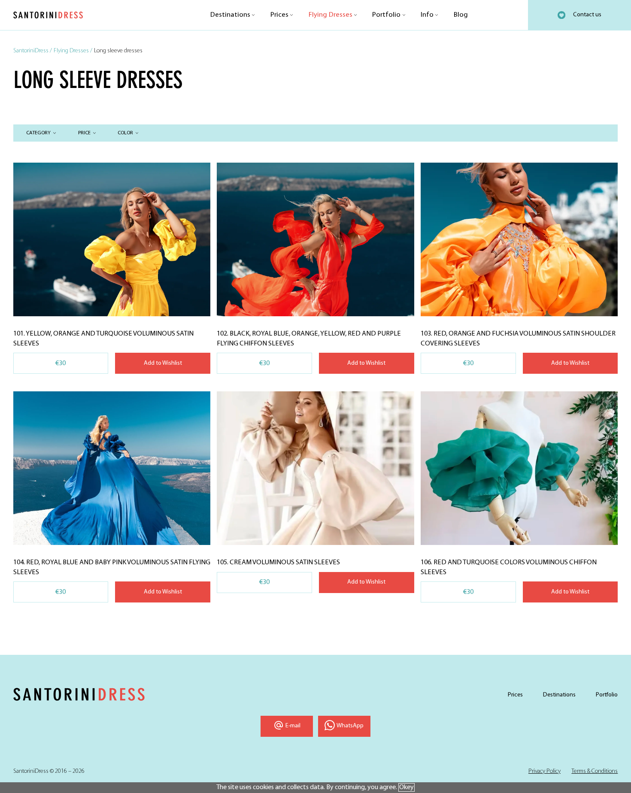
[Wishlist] (561, 15)
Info (427, 15)
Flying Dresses (330, 15)
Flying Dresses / (73, 51)
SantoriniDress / (32, 51)
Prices (279, 15)
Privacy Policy (544, 771)
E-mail (292, 726)
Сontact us (587, 15)
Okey (406, 787)
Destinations (230, 15)
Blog (461, 15)
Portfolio (386, 15)
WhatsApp (350, 726)
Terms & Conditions (594, 771)
